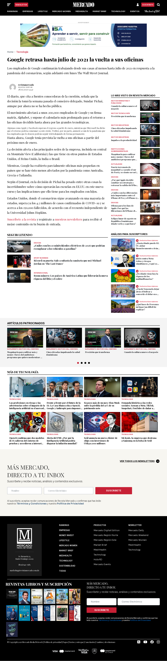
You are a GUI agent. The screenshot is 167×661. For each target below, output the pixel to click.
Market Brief (99, 11)
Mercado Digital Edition (107, 530)
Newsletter (21, 5)
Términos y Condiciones (32, 503)
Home (10, 52)
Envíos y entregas (76, 642)
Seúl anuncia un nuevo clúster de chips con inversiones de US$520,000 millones (100, 441)
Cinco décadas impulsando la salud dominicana (124, 129)
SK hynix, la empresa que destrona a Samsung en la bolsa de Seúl (138, 439)
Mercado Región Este (105, 540)
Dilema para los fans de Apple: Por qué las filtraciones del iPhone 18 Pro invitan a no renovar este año (125, 210)
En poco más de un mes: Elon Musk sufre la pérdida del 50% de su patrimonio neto (102, 405)
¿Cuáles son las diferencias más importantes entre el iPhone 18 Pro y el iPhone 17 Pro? (124, 196)
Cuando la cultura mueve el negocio (141, 352)
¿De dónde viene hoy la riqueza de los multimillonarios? (147, 276)
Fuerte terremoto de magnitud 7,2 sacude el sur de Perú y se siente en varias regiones (124, 171)
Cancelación (90, 642)
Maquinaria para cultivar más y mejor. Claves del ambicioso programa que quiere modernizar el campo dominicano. (125, 159)
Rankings (12, 11)
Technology (118, 11)
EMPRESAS (64, 530)
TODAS (62, 571)
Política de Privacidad (70, 503)
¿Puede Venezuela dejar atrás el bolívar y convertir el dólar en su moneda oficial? (147, 293)
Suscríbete (147, 5)
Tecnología (22, 52)
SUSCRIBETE (113, 490)
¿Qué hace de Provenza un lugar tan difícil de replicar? (147, 307)
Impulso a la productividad (124, 140)
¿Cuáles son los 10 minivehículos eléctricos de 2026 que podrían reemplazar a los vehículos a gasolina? (69, 247)
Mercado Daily (136, 530)
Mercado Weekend (138, 535)
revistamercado (26, 84)
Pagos (65, 642)
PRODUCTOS (100, 525)
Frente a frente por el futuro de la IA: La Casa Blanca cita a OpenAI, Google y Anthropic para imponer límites (64, 406)
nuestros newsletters (68, 219)
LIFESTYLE (64, 540)
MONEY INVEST (66, 535)
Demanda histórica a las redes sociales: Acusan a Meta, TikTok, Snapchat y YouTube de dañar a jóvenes (137, 406)
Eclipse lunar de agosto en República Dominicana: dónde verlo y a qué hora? (123, 221)
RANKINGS (64, 525)
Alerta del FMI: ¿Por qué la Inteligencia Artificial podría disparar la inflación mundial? (62, 441)
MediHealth (82, 11)
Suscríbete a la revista (21, 219)
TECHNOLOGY (66, 560)
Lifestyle (42, 11)
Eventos (134, 11)
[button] (78, 363)
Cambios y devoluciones (105, 642)
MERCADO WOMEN (68, 545)
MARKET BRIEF (66, 550)
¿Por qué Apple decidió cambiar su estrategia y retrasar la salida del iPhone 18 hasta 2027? (125, 184)
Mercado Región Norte (106, 535)
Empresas (28, 11)
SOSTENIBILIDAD (67, 566)
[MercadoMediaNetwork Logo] (24, 538)
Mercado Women (61, 11)
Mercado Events (102, 564)
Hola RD (98, 559)
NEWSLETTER (135, 525)
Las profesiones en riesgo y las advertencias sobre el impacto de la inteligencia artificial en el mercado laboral (27, 406)
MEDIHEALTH (65, 555)
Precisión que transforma (123, 116)
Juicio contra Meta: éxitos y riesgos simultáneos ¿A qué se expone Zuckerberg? (146, 262)
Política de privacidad (52, 642)
